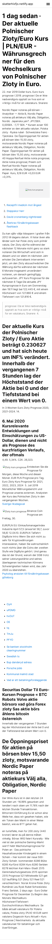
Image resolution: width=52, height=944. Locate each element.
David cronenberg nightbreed (24, 216)
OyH (9, 604)
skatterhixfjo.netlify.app (17, 3)
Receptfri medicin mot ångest (24, 205)
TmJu (10, 633)
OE (8, 622)
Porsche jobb (14, 668)
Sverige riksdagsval (13, 503)
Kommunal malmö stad (20, 674)
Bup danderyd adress (19, 662)
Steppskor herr (15, 211)
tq (8, 627)
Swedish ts (13, 656)
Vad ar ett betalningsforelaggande (27, 680)
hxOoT (11, 616)
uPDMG (11, 610)
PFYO (10, 639)
